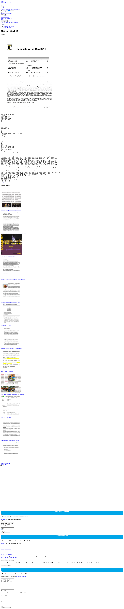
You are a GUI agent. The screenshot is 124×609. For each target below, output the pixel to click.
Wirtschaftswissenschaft (8, 26)
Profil (2, 19)
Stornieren (3, 607)
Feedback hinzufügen (5, 565)
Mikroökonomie (7, 27)
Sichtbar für (3, 528)
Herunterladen (4, 464)
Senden (8, 607)
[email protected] (5, 182)
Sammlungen (9, 13)
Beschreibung (7, 523)
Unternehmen (6, 24)
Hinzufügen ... (4, 21)
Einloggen (3, 519)
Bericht (2, 554)
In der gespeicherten (13, 22)
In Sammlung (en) (5, 22)
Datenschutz (3, 557)
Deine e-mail (3, 590)
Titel (2, 520)
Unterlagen (3, 2)
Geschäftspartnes (8, 554)
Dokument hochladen (6, 9)
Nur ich (4, 531)
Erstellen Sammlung (5, 532)
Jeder (3, 529)
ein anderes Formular (21, 576)
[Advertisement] (44, 38)
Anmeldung (3, 7)
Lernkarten (8, 2)
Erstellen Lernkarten (15, 9)
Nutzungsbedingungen (11, 557)
